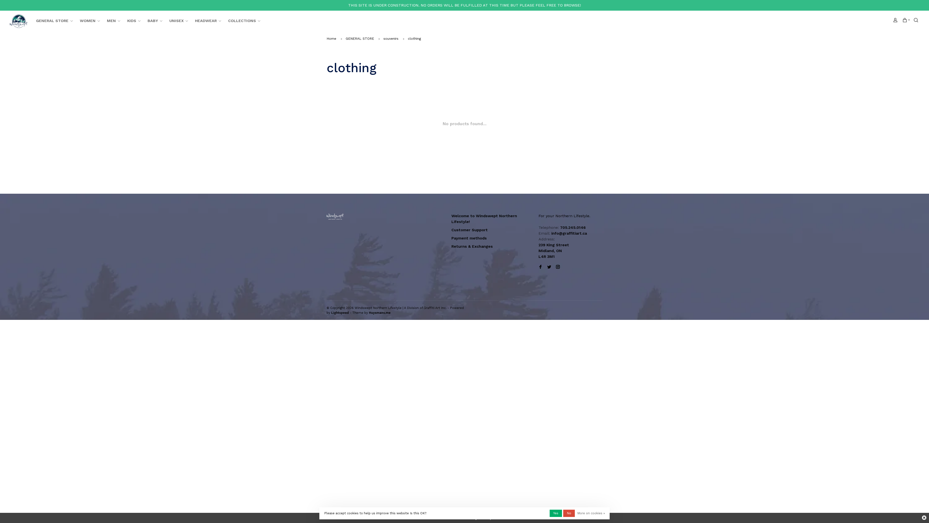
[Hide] (924, 518)
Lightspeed (340, 313)
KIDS (131, 20)
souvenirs (390, 38)
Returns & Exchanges (472, 246)
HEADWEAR (206, 20)
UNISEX (176, 20)
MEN (111, 20)
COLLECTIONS (242, 20)
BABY (153, 20)
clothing (414, 38)
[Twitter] (549, 267)
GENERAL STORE (52, 20)
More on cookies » (591, 513)
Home (331, 38)
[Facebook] (540, 267)
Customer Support (469, 230)
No (569, 513)
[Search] (916, 21)
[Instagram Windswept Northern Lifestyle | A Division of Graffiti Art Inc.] (558, 267)
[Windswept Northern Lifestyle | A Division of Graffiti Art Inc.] (335, 216)
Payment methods (469, 238)
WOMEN (88, 20)
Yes (555, 513)
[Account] (896, 21)
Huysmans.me (379, 313)
